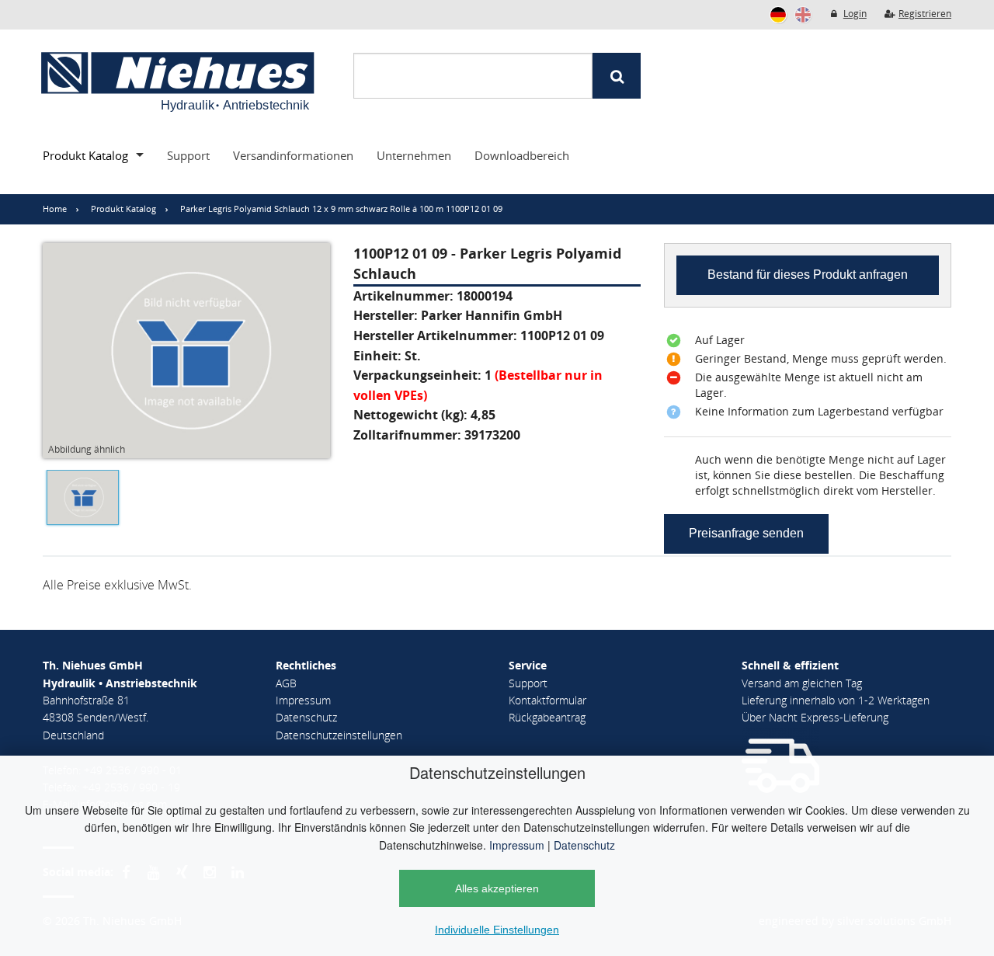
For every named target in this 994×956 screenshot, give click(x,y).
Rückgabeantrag (547, 717)
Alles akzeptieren (497, 888)
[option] (79, 501)
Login (855, 13)
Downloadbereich (521, 155)
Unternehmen (414, 155)
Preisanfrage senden (746, 533)
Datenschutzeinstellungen (339, 735)
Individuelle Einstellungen (497, 929)
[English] (803, 14)
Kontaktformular (547, 700)
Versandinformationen (293, 155)
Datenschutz (584, 845)
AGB (286, 683)
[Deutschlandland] (778, 14)
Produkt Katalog (85, 155)
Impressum (516, 845)
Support (188, 155)
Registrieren (924, 13)
